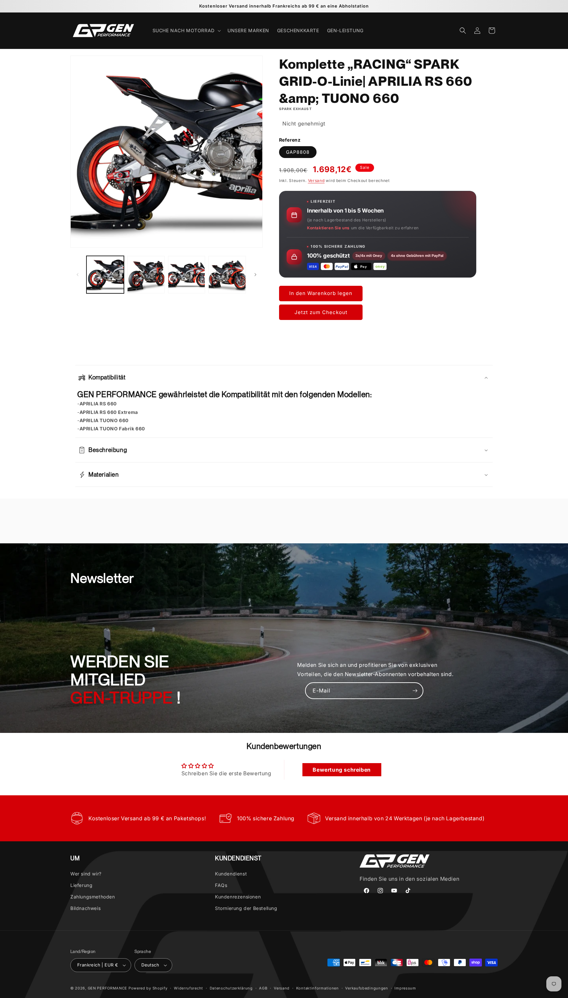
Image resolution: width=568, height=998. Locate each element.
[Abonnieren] (415, 690)
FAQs (221, 885)
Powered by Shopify (148, 988)
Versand (316, 180)
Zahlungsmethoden (92, 896)
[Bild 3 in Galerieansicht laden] (186, 274)
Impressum (405, 988)
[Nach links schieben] (77, 274)
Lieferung (81, 885)
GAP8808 (298, 152)
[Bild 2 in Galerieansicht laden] (146, 274)
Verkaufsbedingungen (366, 988)
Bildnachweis (85, 908)
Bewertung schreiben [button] (341, 769)
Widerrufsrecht (188, 988)
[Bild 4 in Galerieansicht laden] (227, 274)
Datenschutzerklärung (231, 988)
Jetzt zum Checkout (321, 312)
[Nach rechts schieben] (255, 274)
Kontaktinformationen (317, 988)
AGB (263, 988)
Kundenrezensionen (238, 896)
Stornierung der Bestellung (246, 908)
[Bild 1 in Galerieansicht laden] (105, 274)
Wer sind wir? (86, 873)
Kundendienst (231, 873)
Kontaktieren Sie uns (328, 227)
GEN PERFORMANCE (108, 988)
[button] (186, 30)
